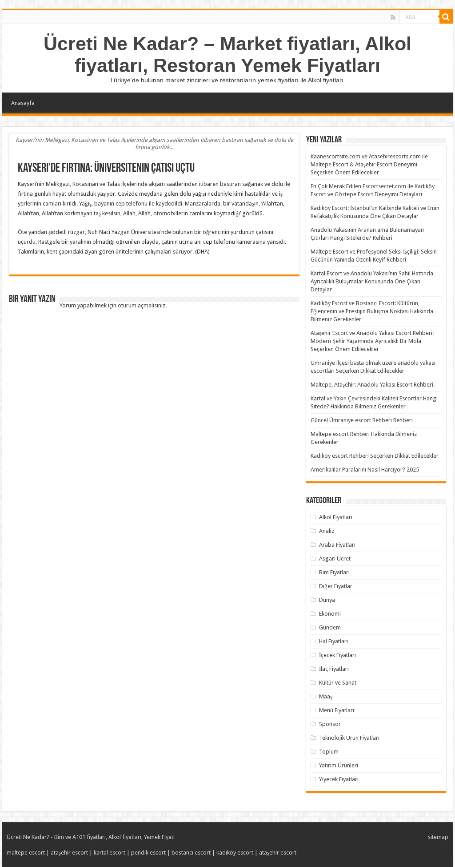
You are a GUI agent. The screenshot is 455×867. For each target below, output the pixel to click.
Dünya (327, 600)
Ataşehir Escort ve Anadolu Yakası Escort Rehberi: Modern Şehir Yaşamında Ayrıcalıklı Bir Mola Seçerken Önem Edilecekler (372, 341)
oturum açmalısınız (141, 305)
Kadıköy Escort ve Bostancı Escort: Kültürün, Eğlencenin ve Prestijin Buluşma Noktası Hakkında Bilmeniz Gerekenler (372, 311)
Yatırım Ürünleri (338, 765)
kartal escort (109, 852)
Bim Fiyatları (334, 572)
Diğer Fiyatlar (335, 586)
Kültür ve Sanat (337, 682)
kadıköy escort (234, 852)
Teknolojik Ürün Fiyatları (349, 737)
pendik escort (148, 852)
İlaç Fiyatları (334, 668)
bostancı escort (191, 852)
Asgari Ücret (335, 558)
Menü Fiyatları (336, 710)
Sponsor (330, 724)
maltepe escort (26, 852)
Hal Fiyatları (333, 641)
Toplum (329, 751)
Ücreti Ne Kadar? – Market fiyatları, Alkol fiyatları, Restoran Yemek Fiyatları (227, 54)
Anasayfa (23, 103)
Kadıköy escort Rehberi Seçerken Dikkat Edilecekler (375, 455)
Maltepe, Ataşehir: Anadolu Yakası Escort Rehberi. (373, 384)
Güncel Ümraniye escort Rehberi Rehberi (362, 420)
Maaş (325, 696)
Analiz (326, 531)
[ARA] (446, 17)
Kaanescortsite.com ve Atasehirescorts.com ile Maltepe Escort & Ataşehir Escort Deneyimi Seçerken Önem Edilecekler (369, 164)
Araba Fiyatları (337, 544)
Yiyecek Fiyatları (339, 779)
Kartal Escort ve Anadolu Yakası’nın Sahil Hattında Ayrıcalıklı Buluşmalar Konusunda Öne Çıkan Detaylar (372, 281)
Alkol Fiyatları (335, 517)
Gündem (330, 627)
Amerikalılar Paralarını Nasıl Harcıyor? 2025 (365, 469)
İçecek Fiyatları (337, 655)
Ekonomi (330, 613)
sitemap (438, 837)
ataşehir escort (69, 852)
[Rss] (393, 17)
